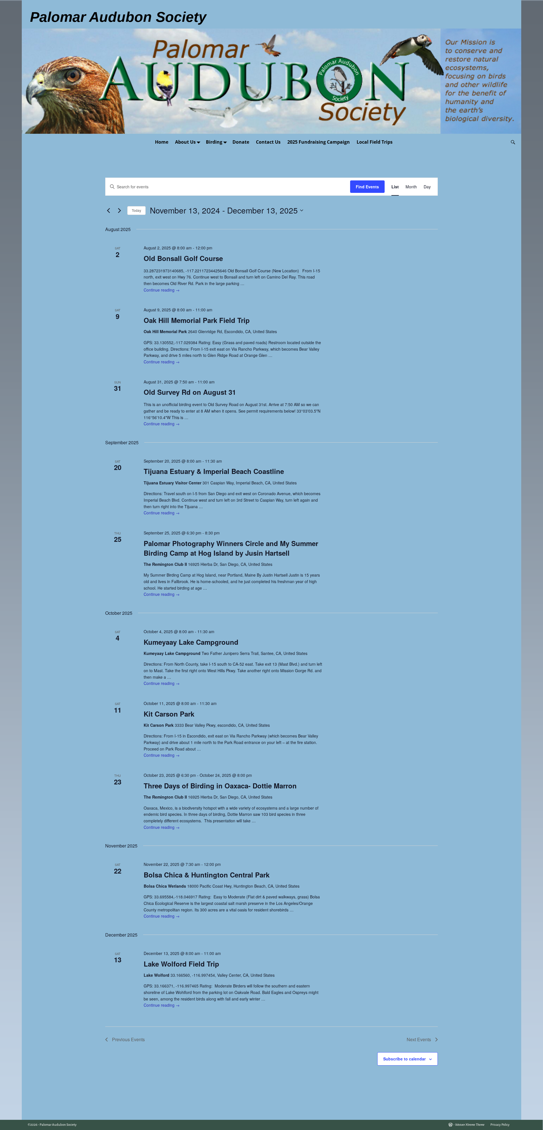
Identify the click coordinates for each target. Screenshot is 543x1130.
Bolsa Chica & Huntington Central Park (207, 874)
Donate (240, 142)
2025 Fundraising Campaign (318, 142)
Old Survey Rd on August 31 (190, 392)
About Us (185, 142)
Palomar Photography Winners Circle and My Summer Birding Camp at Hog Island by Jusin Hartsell (231, 548)
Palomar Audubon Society (58, 1125)
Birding (214, 142)
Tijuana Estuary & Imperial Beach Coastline (214, 471)
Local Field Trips (375, 142)
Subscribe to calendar (404, 1059)
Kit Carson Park (169, 714)
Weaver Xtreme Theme (469, 1125)
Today (136, 210)
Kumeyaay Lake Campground (191, 642)
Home (161, 142)
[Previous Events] (108, 210)
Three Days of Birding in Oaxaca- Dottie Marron (220, 785)
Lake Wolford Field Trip (181, 964)
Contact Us (268, 142)
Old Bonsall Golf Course (183, 258)
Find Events (367, 186)
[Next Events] (119, 210)
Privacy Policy (500, 1125)
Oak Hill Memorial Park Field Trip (197, 320)
